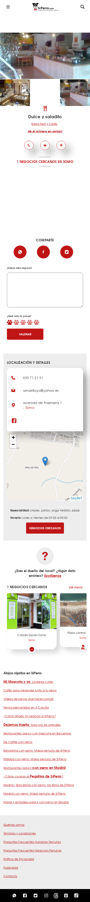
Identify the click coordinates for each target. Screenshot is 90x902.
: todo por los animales (32, 725)
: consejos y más (28, 682)
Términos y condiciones (19, 833)
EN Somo (65, 161)
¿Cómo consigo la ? (33, 776)
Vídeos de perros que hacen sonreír (28, 699)
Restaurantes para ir (34, 768)
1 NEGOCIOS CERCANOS (37, 161)
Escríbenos (52, 575)
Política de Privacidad (18, 859)
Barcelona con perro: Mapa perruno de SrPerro (36, 750)
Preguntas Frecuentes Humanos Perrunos (32, 842)
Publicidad (10, 867)
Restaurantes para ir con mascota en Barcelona (37, 733)
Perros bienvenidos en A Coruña (26, 707)
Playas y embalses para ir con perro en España (36, 802)
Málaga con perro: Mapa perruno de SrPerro (34, 759)
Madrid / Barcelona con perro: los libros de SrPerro (38, 785)
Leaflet (76, 498)
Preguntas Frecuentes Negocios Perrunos (32, 850)
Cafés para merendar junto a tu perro (30, 690)
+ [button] (13, 437)
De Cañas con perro (17, 742)
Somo (29, 407)
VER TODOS (75, 587)
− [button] (13, 444)
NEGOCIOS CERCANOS (45, 528)
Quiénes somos (14, 825)
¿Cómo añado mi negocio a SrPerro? (29, 716)
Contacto (10, 876)
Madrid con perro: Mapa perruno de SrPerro (34, 793)
